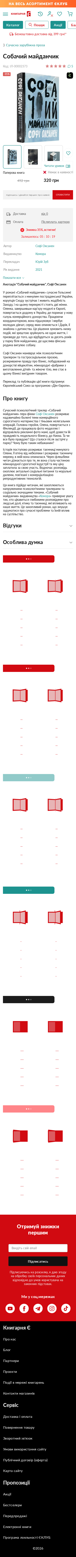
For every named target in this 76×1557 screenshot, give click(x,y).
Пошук (39, 25)
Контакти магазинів (19, 1393)
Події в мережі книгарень (23, 1382)
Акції (7, 1494)
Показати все (12, 277)
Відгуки (12, 525)
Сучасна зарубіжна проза (25, 45)
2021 (38, 269)
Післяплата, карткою (55, 222)
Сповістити (63, 195)
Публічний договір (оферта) (25, 1460)
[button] (13, 157)
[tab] (38, 398)
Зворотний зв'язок (17, 1438)
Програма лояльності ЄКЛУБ (26, 1537)
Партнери (11, 1361)
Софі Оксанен (44, 246)
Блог (7, 1350)
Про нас (9, 1339)
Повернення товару (18, 1427)
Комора (40, 254)
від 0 (44, 214)
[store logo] (21, 14)
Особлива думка (23, 542)
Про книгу (15, 398)
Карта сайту (13, 1471)
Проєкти (10, 1371)
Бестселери (12, 1505)
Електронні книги (17, 1527)
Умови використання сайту (24, 1449)
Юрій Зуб (41, 261)
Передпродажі (15, 1516)
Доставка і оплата (17, 1416)
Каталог (13, 25)
